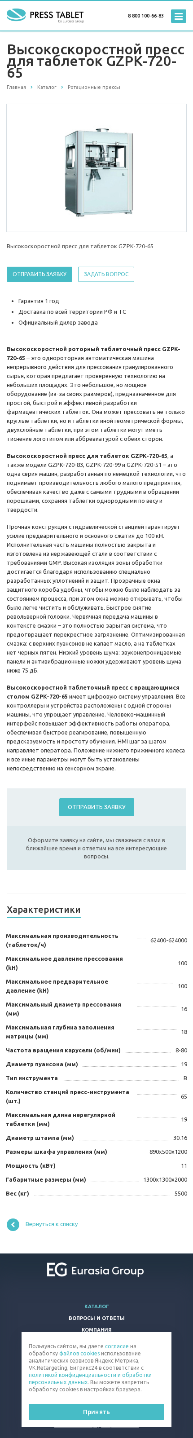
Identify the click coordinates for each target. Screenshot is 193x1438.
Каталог (96, 1306)
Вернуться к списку (52, 1224)
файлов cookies (79, 1353)
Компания (97, 1329)
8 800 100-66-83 (146, 15)
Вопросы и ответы (97, 1318)
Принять (96, 1412)
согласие (117, 1346)
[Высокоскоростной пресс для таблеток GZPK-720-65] (96, 167)
